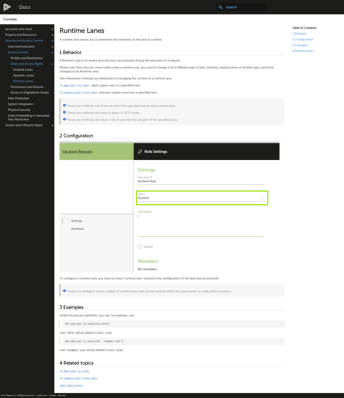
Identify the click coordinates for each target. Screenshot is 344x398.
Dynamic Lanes (23, 75)
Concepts (10, 19)
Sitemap (61, 395)
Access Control (18, 52)
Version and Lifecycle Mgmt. (24, 125)
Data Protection (18, 98)
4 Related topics (303, 51)
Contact (52, 395)
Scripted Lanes (23, 69)
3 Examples (300, 45)
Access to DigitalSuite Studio (30, 92)
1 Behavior (299, 33)
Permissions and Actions (27, 87)
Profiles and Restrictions (27, 58)
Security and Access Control (24, 40)
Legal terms (41, 395)
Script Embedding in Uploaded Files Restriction (28, 117)
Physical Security (19, 110)
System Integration (20, 104)
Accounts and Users (18, 29)
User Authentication (21, 46)
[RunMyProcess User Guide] (7, 7)
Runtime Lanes (23, 81)
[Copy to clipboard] (281, 323)
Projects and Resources (21, 35)
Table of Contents (304, 28)
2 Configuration (302, 39)
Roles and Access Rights (27, 64)
